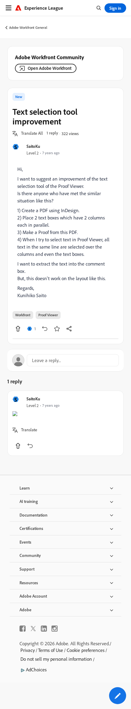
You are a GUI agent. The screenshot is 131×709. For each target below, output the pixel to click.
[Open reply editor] (65, 360)
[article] (65, 423)
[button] (32, 134)
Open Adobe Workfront (50, 68)
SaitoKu (33, 146)
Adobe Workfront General (28, 27)
